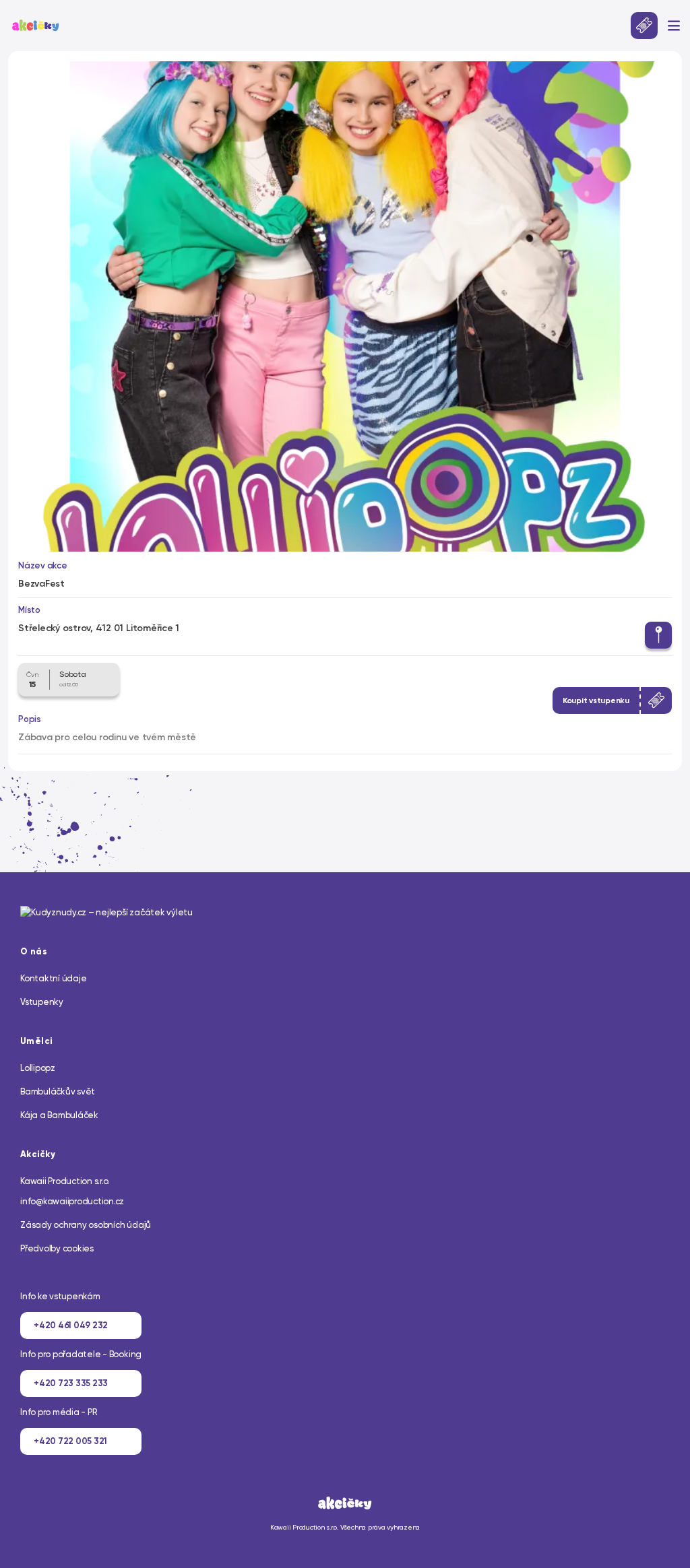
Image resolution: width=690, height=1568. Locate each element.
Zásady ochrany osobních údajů (85, 1225)
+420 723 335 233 (71, 1383)
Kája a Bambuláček (59, 1115)
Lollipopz (37, 1068)
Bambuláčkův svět (57, 1091)
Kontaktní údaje (53, 978)
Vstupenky (41, 1002)
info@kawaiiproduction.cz (72, 1201)
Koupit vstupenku (596, 700)
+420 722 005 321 (70, 1441)
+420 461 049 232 (71, 1325)
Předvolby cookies (57, 1248)
